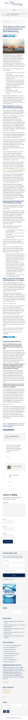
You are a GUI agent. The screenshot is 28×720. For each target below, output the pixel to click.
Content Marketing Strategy (10, 653)
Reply (7, 456)
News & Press (6, 689)
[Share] (14, 36)
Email (4, 526)
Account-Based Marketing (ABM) (11, 645)
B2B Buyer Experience (13, 423)
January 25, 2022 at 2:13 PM (17, 467)
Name (5, 519)
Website (5, 533)
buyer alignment (17, 425)
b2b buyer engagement (8, 425)
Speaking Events (6, 692)
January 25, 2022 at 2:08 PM (14, 438)
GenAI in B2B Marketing (9, 659)
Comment (5, 502)
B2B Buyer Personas (9, 651)
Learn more (5, 682)
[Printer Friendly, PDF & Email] (4, 420)
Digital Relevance (8, 657)
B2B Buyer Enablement (9, 647)
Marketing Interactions (14, 5)
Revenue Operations (8, 661)
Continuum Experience (9, 655)
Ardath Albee (11, 404)
